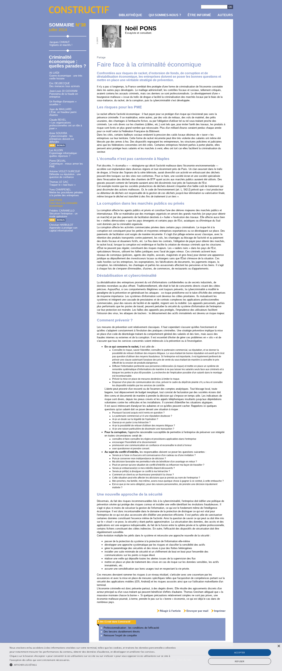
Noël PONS (141, 28)
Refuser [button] (239, 661)
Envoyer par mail (197, 610)
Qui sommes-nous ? (165, 15)
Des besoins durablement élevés (122, 631)
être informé (199, 15)
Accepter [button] (239, 652)
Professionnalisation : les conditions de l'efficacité (131, 627)
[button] (95, 664)
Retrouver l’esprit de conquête (120, 635)
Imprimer (219, 610)
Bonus (61, 145)
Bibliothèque (130, 15)
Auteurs (225, 15)
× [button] (278, 646)
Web (52, 145)
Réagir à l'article (170, 610)
